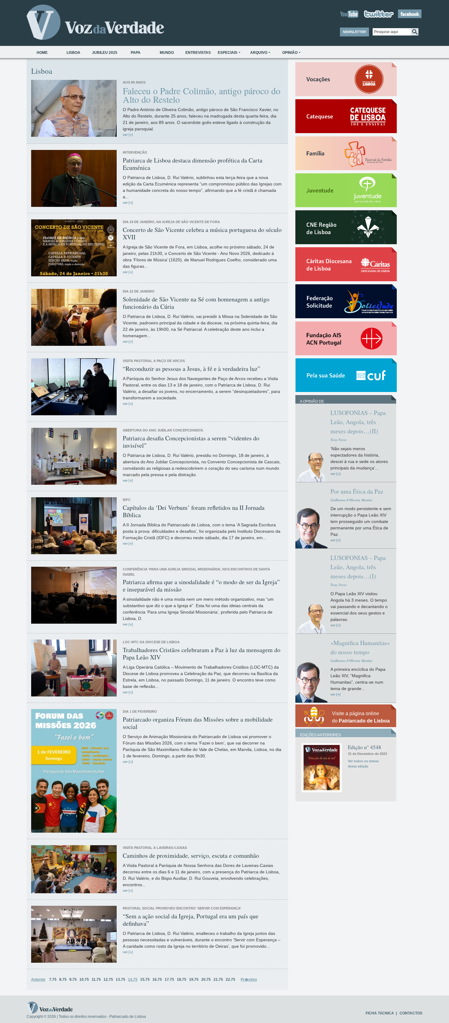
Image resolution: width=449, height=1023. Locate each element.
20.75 (206, 979)
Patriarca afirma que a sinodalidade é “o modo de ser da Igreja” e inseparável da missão (201, 585)
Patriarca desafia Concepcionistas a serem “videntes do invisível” (191, 442)
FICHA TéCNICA (380, 1013)
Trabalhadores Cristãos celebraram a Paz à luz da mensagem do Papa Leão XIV (201, 653)
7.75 (53, 979)
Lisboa (73, 52)
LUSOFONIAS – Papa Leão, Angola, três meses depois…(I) (358, 567)
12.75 (108, 979)
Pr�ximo (249, 979)
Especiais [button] (227, 52)
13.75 (120, 979)
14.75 (132, 979)
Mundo (167, 52)
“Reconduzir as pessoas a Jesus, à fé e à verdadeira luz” (191, 368)
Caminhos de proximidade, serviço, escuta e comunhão (191, 855)
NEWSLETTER (354, 32)
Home (42, 52)
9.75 (73, 979)
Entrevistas (198, 52)
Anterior (38, 979)
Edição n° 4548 (364, 747)
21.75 (218, 979)
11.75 (96, 979)
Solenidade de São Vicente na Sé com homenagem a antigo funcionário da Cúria (196, 303)
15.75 (145, 979)
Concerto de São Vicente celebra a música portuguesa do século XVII (202, 233)
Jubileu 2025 (104, 52)
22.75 (230, 979)
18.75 (181, 979)
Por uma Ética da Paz (356, 491)
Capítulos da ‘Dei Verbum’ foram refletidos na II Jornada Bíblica (194, 511)
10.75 (84, 979)
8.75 (63, 979)
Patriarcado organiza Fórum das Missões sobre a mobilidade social (198, 723)
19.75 (194, 979)
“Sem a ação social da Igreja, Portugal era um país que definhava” (190, 920)
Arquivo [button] (258, 52)
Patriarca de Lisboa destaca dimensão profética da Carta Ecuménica (192, 164)
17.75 (169, 979)
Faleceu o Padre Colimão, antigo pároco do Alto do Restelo (201, 94)
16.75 (157, 979)
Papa (136, 52)
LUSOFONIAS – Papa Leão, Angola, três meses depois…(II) (358, 422)
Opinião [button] (290, 52)
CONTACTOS (411, 1013)
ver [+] (128, 134)
